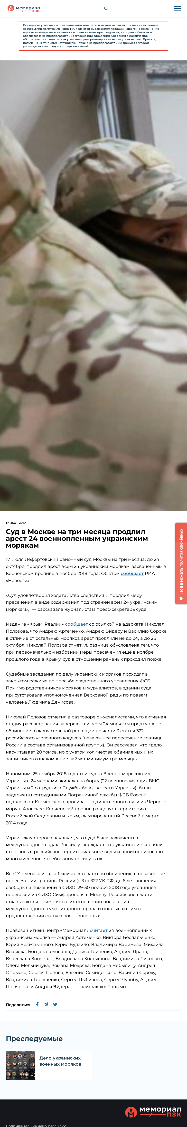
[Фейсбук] (37, 1005)
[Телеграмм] (46, 1005)
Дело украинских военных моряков (60, 1061)
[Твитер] (55, 1005)
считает (99, 930)
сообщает (132, 573)
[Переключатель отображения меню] (177, 8)
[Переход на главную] (23, 8)
